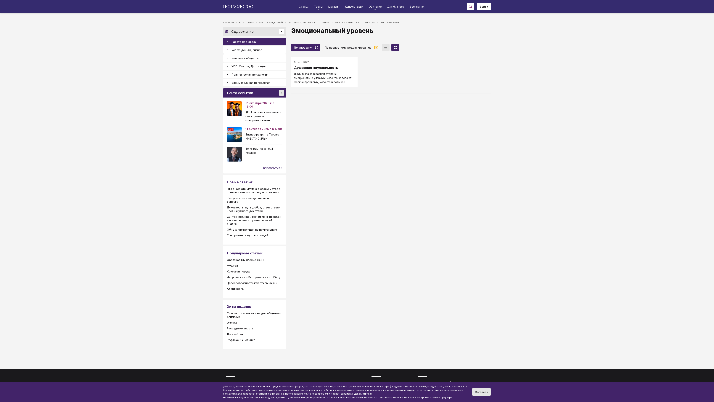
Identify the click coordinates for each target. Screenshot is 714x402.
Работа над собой (271, 22)
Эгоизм (232, 322)
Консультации (354, 6)
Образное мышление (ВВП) (246, 260)
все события (272, 168)
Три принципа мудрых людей (247, 235)
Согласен (481, 392)
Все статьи (246, 22)
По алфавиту (303, 47)
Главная (228, 22)
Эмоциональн (389, 22)
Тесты (318, 6)
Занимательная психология (250, 82)
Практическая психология (249, 74)
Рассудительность (240, 328)
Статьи (303, 6)
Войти (484, 6)
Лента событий (240, 93)
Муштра (232, 265)
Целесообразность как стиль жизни (252, 283)
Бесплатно (417, 6)
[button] (281, 31)
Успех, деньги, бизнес (246, 50)
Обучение (375, 6)
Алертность (235, 289)
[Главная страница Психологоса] (239, 6)
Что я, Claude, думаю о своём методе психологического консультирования (253, 190)
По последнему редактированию (348, 47)
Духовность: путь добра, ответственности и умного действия (253, 209)
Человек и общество (245, 58)
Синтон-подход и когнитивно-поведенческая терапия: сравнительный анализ (254, 220)
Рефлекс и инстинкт (241, 340)
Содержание (242, 31)
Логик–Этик (235, 334)
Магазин (333, 6)
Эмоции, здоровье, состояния (308, 22)
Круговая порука (238, 271)
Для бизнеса (395, 6)
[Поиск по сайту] (470, 6)
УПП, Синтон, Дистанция (248, 66)
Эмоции (369, 22)
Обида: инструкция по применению (252, 229)
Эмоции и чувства (347, 22)
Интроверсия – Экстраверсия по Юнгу (253, 277)
